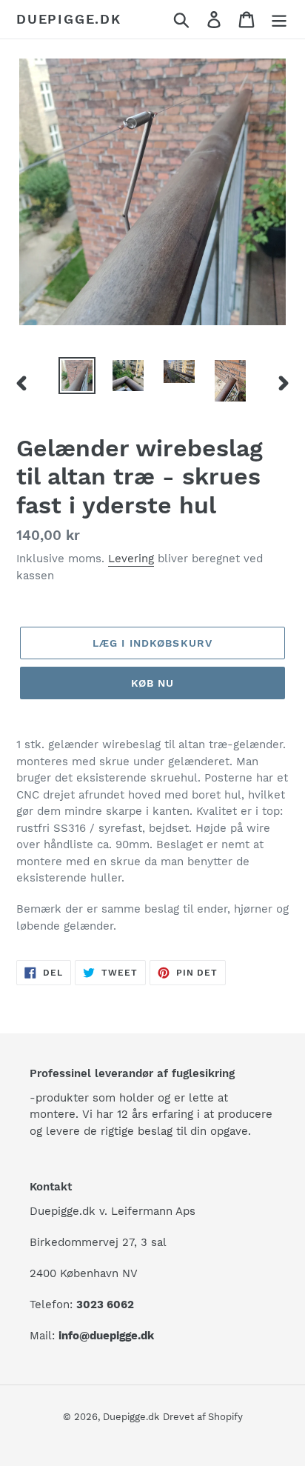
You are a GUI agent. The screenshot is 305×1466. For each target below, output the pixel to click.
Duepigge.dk (68, 19)
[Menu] (279, 19)
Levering (131, 558)
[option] (77, 375)
